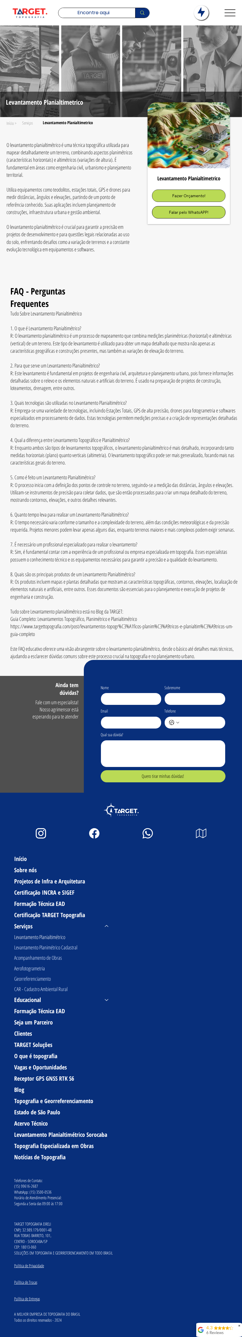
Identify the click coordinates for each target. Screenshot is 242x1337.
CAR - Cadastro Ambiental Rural (41, 989)
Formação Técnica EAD (39, 904)
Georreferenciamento (32, 978)
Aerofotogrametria (29, 968)
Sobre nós (25, 870)
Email (104, 711)
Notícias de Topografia (40, 1157)
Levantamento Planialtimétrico (39, 937)
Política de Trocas (25, 1282)
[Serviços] (106, 926)
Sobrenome (172, 687)
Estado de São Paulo (37, 1112)
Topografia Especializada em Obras (54, 1146)
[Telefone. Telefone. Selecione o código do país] (174, 722)
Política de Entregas (27, 1299)
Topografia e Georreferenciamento (53, 1101)
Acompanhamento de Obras (38, 957)
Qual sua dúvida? (112, 734)
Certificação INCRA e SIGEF (44, 892)
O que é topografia (35, 1056)
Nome (105, 687)
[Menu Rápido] (201, 12)
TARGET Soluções (33, 1045)
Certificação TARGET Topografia (49, 915)
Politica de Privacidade (29, 1265)
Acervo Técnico (31, 1123)
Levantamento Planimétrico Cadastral (45, 947)
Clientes (23, 1033)
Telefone (170, 711)
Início (20, 859)
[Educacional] (106, 1000)
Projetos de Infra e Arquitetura (49, 881)
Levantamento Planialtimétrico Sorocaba (60, 1135)
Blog (19, 1090)
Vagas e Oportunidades (40, 1067)
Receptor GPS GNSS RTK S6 (44, 1078)
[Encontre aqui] (142, 13)
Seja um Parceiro (33, 1022)
